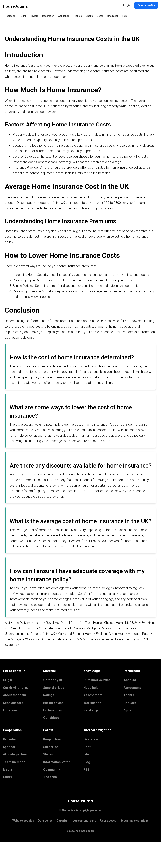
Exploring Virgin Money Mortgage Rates (123, 634)
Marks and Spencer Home (75, 634)
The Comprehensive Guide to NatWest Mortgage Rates (71, 628)
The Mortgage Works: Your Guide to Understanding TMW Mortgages (51, 639)
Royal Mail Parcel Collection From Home (74, 623)
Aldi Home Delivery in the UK (24, 623)
